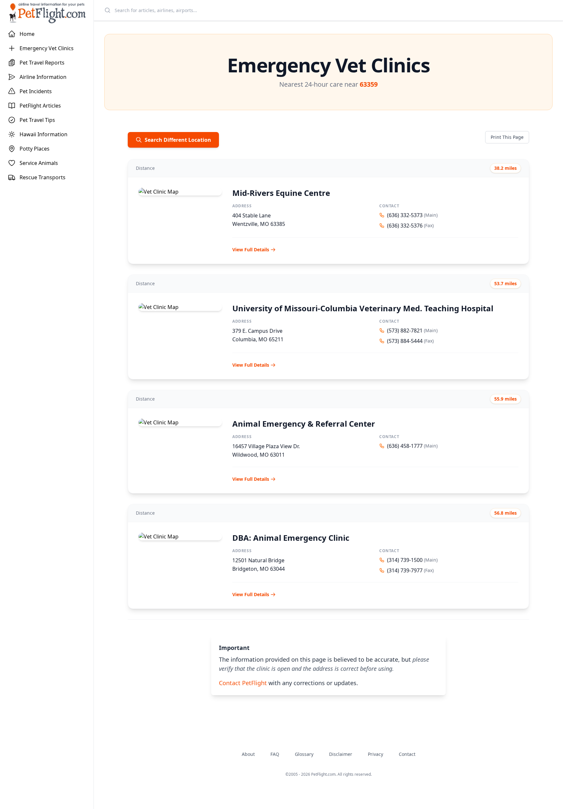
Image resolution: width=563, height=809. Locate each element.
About (248, 754)
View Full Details (250, 249)
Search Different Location (178, 139)
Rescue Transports (42, 177)
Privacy (375, 754)
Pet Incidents (36, 91)
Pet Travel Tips (37, 120)
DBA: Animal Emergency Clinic (290, 537)
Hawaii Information (43, 134)
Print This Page (507, 137)
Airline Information (43, 77)
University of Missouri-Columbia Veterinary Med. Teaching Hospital (362, 308)
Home (27, 33)
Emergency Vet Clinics (47, 48)
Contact (407, 754)
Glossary (304, 754)
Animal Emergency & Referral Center (303, 423)
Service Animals (39, 163)
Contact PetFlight (243, 683)
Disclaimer (340, 754)
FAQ (274, 754)
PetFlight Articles (40, 105)
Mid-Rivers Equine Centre (281, 192)
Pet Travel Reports (42, 62)
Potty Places (35, 148)
